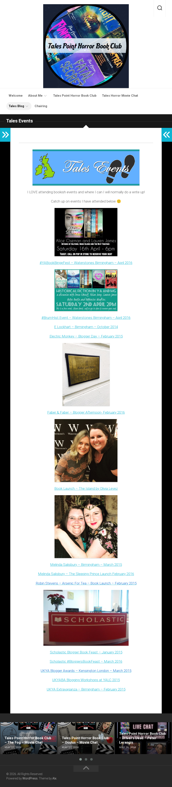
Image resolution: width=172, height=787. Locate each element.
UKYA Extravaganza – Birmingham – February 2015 (86, 689)
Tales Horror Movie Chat (120, 95)
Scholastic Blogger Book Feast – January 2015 (86, 652)
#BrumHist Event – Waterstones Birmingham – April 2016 (86, 318)
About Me (35, 95)
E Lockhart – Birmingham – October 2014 (86, 327)
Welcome (16, 95)
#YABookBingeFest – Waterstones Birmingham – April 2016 (86, 263)
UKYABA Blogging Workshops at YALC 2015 (86, 680)
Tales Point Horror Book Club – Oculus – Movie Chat (86, 727)
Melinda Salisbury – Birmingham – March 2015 (86, 564)
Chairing (41, 106)
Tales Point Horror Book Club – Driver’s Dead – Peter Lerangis (137, 727)
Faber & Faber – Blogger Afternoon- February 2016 (86, 412)
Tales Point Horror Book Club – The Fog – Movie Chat (26, 727)
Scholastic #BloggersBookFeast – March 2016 (86, 661)
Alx (54, 778)
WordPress (30, 778)
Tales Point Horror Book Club (74, 95)
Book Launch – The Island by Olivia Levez (86, 488)
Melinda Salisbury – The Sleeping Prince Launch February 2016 (86, 574)
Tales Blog (16, 106)
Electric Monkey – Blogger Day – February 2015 (86, 336)
